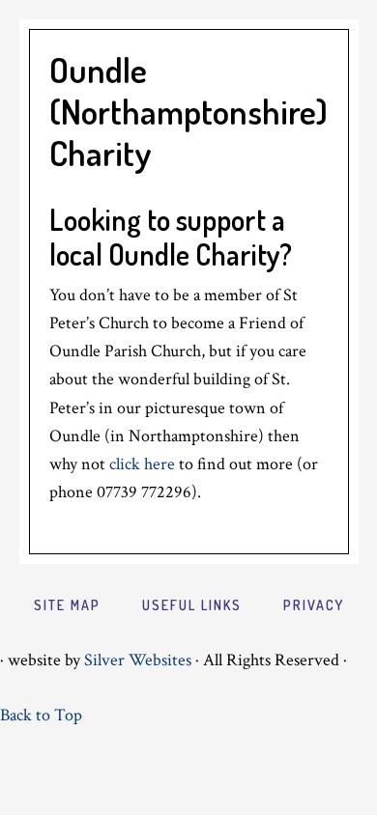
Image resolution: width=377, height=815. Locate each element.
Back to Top (41, 715)
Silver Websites (137, 660)
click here (142, 464)
